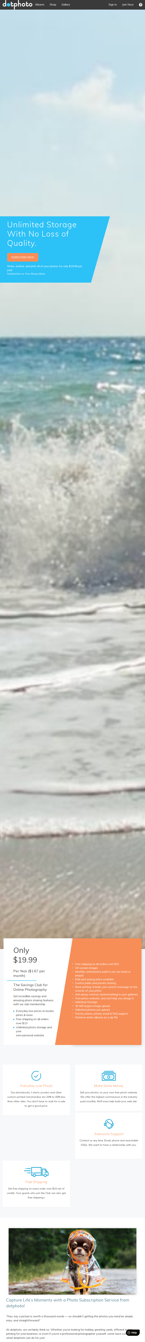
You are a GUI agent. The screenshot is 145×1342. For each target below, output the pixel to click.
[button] (140, 4)
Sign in (113, 4)
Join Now (128, 4)
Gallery (66, 4)
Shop (53, 4)
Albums (39, 4)
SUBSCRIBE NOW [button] (22, 257)
